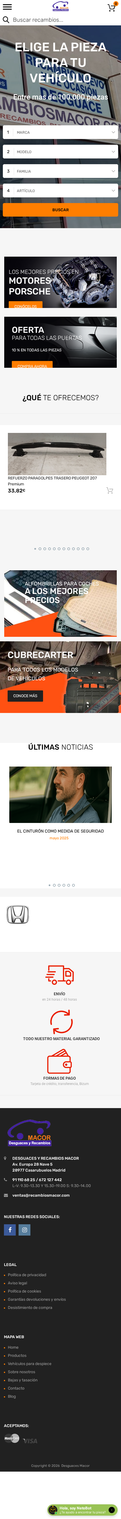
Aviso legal (17, 1283)
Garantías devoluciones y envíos (37, 1299)
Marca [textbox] (23, 132)
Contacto (16, 1388)
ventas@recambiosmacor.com (41, 1195)
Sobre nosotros (21, 1372)
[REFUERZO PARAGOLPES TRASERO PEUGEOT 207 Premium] (57, 454)
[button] (34, 548)
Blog (12, 1396)
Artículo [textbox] (26, 191)
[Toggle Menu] (7, 8)
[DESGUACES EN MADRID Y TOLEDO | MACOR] (60, 6)
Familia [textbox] (24, 171)
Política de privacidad (27, 1275)
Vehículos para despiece (29, 1363)
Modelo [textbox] (24, 152)
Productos (17, 1355)
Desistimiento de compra (30, 1308)
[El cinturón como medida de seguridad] (60, 795)
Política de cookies (24, 1291)
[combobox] (60, 132)
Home (13, 1347)
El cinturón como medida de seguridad (60, 831)
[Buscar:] (52, 20)
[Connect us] (10, 1230)
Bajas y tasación (22, 1380)
